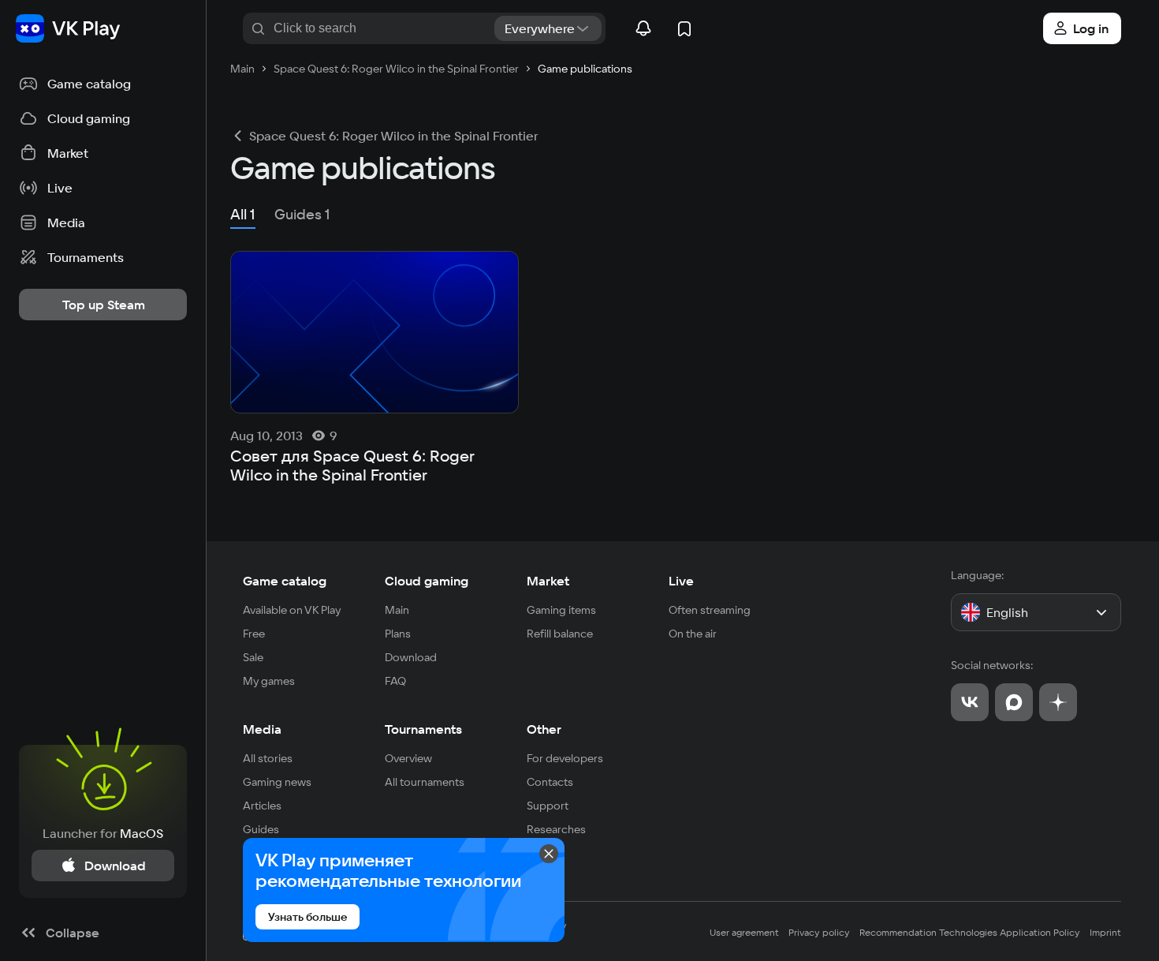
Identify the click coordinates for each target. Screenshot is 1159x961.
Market (548, 581)
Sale (253, 657)
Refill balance (560, 633)
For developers (565, 758)
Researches (556, 829)
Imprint (1105, 932)
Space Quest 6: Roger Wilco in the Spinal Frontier (393, 136)
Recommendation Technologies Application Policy (969, 932)
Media (262, 729)
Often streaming (710, 610)
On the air (693, 633)
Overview (408, 758)
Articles (262, 805)
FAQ (395, 681)
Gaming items (561, 610)
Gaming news (277, 782)
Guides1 (302, 214)
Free (254, 633)
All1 (242, 214)
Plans (398, 633)
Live (681, 581)
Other (544, 729)
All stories (268, 758)
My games (269, 681)
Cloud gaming (426, 581)
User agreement (744, 932)
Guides (261, 829)
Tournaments (423, 729)
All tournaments (424, 782)
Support (547, 805)
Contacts (550, 782)
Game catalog (284, 581)
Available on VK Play (292, 610)
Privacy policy (819, 932)
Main (397, 610)
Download (411, 657)
